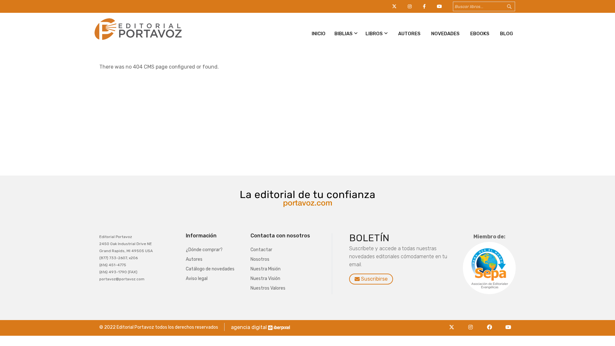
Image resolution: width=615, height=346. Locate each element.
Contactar (261, 249)
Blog (506, 34)
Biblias (343, 34)
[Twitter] (453, 323)
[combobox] (484, 6)
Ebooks (479, 34)
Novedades (445, 34)
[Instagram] (472, 323)
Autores (409, 34)
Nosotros (259, 259)
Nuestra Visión (265, 278)
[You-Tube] (508, 323)
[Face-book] (491, 323)
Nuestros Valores (267, 288)
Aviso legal (197, 278)
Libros (374, 34)
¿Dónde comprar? (204, 249)
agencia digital (249, 327)
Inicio (318, 34)
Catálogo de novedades (210, 269)
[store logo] (137, 41)
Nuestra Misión (265, 269)
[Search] (515, 7)
